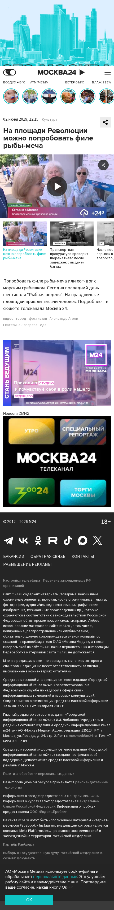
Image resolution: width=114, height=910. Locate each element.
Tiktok (68, 540)
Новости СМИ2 (16, 413)
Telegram (8, 540)
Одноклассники (38, 540)
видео (8, 318)
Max (82, 540)
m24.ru (17, 594)
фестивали (38, 318)
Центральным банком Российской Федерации (51, 804)
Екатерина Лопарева (20, 325)
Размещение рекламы (27, 564)
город (21, 318)
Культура (49, 119)
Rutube (53, 540)
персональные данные (55, 876)
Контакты (83, 556)
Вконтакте (23, 540)
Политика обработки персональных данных (38, 773)
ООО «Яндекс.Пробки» (48, 811)
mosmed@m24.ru (83, 735)
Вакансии (13, 556)
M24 (32, 522)
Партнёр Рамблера (18, 844)
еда (43, 325)
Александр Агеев (64, 318)
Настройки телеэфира (21, 580)
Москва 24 (57, 72)
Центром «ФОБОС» (82, 796)
